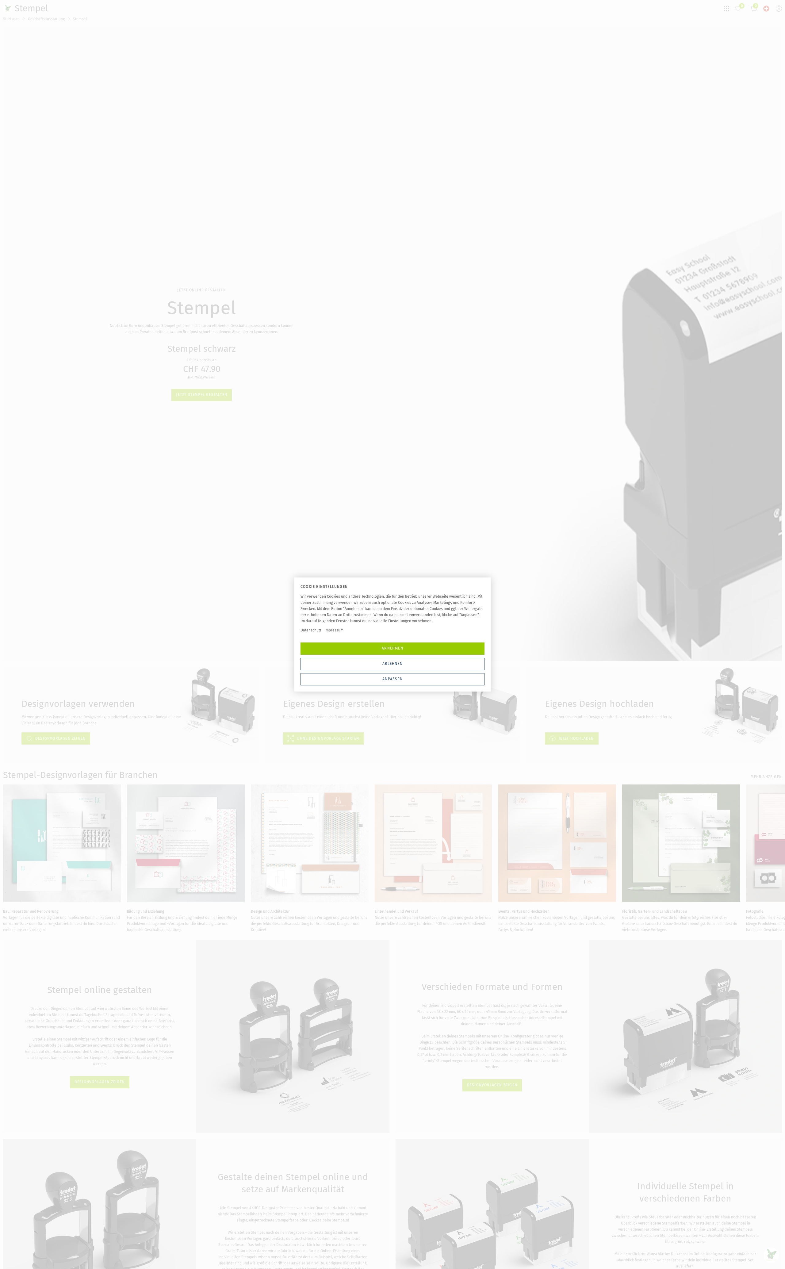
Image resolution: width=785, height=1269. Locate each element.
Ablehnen (392, 663)
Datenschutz (311, 630)
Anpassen (392, 679)
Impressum (333, 630)
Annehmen (392, 648)
